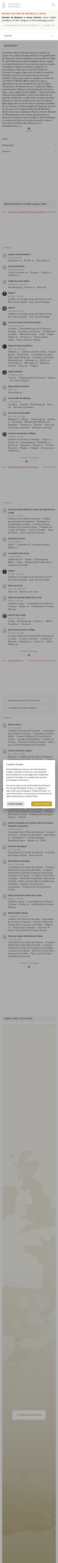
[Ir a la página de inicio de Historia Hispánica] (13, 4)
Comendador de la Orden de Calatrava (21, 25)
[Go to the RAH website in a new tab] (4, 4)
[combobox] (29, 35)
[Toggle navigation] (53, 5)
